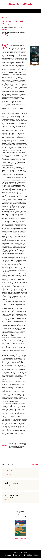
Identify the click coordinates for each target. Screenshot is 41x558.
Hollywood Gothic (11, 483)
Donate (22, 11)
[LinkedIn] (25, 517)
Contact (17, 11)
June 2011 (4, 17)
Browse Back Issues (35, 464)
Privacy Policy (20, 543)
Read (28, 11)
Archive (20, 540)
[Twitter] (16, 517)
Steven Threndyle (7, 474)
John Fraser (6, 499)
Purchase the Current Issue (20, 538)
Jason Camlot (4, 29)
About (12, 11)
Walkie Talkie (9, 471)
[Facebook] (22, 517)
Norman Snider (7, 487)
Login (32, 11)
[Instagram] (19, 517)
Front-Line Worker (11, 495)
